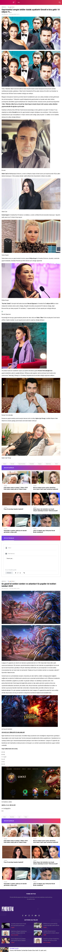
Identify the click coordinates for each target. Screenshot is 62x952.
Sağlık (44, 934)
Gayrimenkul (21, 463)
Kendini (12, 817)
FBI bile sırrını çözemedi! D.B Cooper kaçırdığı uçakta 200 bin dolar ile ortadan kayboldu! (51, 924)
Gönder (9, 572)
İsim (4, 817)
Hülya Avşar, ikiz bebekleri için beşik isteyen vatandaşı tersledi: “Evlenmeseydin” (45, 509)
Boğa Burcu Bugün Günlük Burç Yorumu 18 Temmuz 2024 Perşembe (51, 939)
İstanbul (32, 463)
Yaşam (5, 485)
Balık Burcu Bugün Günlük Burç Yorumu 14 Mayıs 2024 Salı (19, 932)
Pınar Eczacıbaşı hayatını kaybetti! (13, 509)
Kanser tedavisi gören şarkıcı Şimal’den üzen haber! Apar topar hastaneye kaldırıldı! (45, 488)
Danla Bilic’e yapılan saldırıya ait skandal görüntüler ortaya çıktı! (15, 531)
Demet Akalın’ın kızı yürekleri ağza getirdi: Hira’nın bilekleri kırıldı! (18, 939)
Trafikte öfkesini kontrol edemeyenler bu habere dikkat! (51, 932)
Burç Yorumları (14, 934)
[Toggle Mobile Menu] (13, 2)
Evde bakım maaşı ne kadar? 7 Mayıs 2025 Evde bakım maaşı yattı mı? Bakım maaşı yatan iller (16, 488)
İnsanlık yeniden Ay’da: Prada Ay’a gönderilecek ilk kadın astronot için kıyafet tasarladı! (18, 924)
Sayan (39, 463)
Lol (19, 817)
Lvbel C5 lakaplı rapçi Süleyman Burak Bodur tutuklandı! (44, 531)
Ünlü (56, 463)
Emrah (12, 463)
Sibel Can (48, 463)
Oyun (26, 817)
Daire (4, 463)
